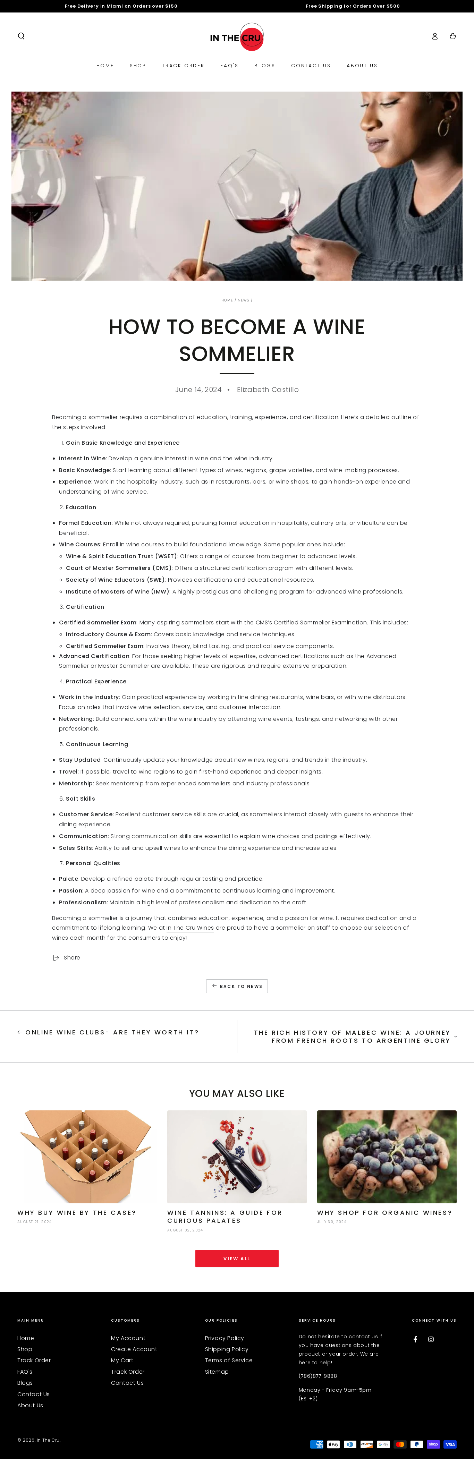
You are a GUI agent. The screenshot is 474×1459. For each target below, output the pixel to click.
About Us (30, 1405)
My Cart (122, 1360)
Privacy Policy (224, 1338)
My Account (128, 1338)
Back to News (241, 986)
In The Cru (48, 1440)
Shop (24, 1349)
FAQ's (25, 1372)
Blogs (25, 1383)
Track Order (34, 1360)
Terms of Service (229, 1360)
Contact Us (33, 1394)
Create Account (134, 1349)
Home (227, 300)
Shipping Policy (227, 1349)
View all (237, 1258)
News (243, 300)
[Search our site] (21, 36)
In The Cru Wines (190, 928)
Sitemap (217, 1372)
